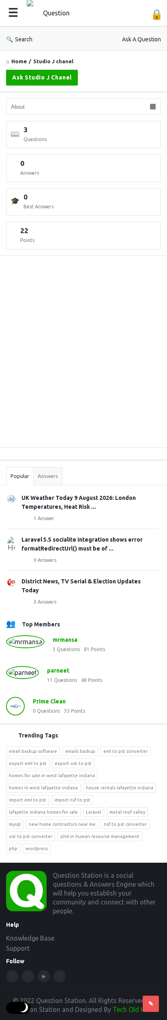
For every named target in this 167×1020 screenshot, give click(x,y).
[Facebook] (12, 976)
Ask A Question (141, 39)
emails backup (80, 751)
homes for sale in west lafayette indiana (52, 775)
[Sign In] (156, 14)
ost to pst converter (30, 836)
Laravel (93, 812)
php (13, 848)
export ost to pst (73, 763)
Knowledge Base (30, 938)
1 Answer (44, 518)
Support (18, 948)
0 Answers (45, 560)
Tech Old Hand (134, 1009)
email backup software (33, 751)
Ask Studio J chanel (42, 77)
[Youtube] (44, 976)
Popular (20, 476)
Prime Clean (49, 701)
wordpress (37, 848)
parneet (58, 670)
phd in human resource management (99, 836)
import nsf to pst (72, 799)
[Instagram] (60, 976)
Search (23, 39)
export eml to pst (28, 763)
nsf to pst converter (125, 824)
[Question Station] (55, 13)
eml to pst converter (125, 751)
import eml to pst (27, 799)
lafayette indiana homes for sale (43, 812)
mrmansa (65, 639)
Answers (48, 476)
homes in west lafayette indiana (43, 787)
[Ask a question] (151, 1004)
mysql (15, 824)
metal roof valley (127, 812)
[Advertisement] (83, 357)
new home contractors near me (62, 824)
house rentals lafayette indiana (119, 787)
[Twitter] (28, 976)
